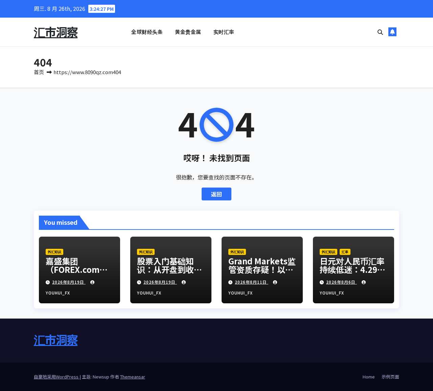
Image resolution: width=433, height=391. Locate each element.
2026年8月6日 (341, 282)
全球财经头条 (147, 31)
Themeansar (132, 376)
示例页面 (390, 376)
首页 (39, 71)
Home (369, 376)
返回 (216, 194)
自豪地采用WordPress (56, 376)
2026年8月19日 (69, 282)
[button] (380, 32)
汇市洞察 (55, 31)
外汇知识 (54, 251)
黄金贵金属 (188, 31)
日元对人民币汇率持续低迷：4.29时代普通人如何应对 (352, 269)
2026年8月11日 (251, 282)
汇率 (345, 251)
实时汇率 (223, 31)
